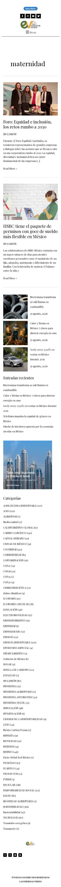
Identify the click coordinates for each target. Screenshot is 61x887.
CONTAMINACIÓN (13, 560)
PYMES (7, 779)
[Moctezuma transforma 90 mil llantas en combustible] (15, 307)
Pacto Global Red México (16, 757)
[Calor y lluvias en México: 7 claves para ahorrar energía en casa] (15, 333)
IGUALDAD (9, 675)
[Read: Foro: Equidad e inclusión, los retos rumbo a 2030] (30, 98)
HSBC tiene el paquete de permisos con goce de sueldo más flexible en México (30, 231)
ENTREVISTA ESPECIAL (16, 648)
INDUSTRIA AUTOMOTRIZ (17, 697)
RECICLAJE (9, 784)
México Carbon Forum (15, 730)
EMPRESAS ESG (11, 631)
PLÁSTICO (9, 768)
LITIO (6, 724)
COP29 (7, 576)
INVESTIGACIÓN (12, 713)
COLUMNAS (10, 549)
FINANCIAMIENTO (13, 653)
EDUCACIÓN (10, 609)
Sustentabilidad (11, 812)
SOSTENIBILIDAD (13, 806)
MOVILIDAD (10, 741)
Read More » (10, 168)
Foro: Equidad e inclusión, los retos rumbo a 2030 (27, 124)
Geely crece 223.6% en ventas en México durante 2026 (42, 354)
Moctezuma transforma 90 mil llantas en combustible (43, 301)
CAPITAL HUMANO (13, 538)
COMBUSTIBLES (12, 554)
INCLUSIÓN (9, 134)
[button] (30, 32)
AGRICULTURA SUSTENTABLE (20, 505)
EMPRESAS (9, 626)
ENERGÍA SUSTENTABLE (16, 642)
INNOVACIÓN (10, 708)
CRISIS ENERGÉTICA (14, 587)
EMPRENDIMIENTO (14, 620)
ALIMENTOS (10, 516)
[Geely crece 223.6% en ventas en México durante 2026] (15, 359)
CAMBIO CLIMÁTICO (14, 533)
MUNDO (8, 751)
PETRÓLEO (9, 763)
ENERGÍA (8, 637)
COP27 (6, 565)
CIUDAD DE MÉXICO (15, 544)
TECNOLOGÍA (11, 817)
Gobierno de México (14, 659)
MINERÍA (8, 735)
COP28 (7, 571)
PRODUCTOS (10, 773)
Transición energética (15, 823)
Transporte (9, 828)
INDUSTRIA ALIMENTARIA (17, 691)
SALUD (7, 795)
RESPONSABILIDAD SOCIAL (18, 790)
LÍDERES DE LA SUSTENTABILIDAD (23, 719)
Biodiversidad (10, 522)
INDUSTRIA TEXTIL (14, 702)
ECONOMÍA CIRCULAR (16, 604)
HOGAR (7, 664)
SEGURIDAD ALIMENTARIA (18, 801)
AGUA (6, 511)
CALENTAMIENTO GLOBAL (18, 527)
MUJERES (8, 746)
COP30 (7, 582)
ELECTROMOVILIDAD (15, 615)
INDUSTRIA (9, 686)
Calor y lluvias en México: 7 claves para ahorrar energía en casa (43, 328)
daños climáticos (12, 593)
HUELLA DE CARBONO (16, 669)
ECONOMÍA (9, 598)
